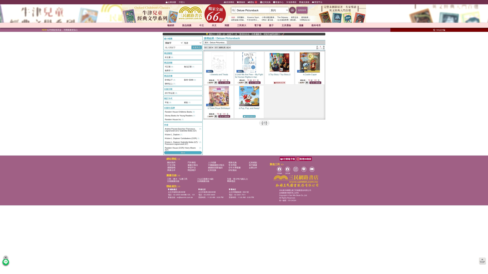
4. (310, 74)
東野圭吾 (294, 17)
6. (249, 108)
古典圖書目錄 (203, 181)
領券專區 (292, 2)
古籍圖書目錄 (173, 181)
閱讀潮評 (192, 170)
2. (249, 75)
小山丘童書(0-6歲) (205, 178)
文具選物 (286, 25)
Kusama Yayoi (253, 17)
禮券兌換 (232, 162)
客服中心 (279, 2)
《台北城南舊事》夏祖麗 (286, 20)
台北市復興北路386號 (176, 192)
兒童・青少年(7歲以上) (237, 178)
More (183, 152)
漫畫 (301, 25)
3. (279, 74)
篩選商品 (197, 47)
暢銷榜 (170, 25)
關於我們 (171, 162)
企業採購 (172, 2)
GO (292, 10)
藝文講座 (305, 2)
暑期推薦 (304, 17)
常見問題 (232, 165)
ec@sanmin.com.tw (185, 197)
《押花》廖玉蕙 (267, 20)
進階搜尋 (302, 10)
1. (219, 74)
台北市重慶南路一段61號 (239, 192)
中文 (201, 25)
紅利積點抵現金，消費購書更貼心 (60, 29)
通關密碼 (171, 167)
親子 (271, 25)
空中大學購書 (234, 167)
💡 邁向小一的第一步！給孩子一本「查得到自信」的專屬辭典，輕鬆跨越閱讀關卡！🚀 (232, 34)
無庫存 (211, 83)
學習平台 (318, 2)
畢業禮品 (231, 181)
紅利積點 (253, 162)
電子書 (257, 25)
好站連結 (232, 170)
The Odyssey (282, 17)
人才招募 (212, 162)
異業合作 (171, 170)
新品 (186, 25)
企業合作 (253, 167)
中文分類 (171, 165)
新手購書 (253, 165)
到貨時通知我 (250, 116)
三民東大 (241, 25)
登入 (183, 2)
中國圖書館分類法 (216, 165)
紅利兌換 (266, 2)
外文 (214, 25)
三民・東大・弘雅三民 (177, 178)
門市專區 (192, 162)
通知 (253, 2)
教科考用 (316, 25)
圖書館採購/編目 (215, 167)
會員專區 (230, 2)
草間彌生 (240, 17)
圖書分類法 (193, 165)
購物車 (242, 2)
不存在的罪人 (252, 20)
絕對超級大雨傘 (237, 20)
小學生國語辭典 (268, 17)
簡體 (227, 25)
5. (219, 108)
